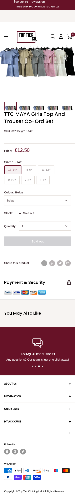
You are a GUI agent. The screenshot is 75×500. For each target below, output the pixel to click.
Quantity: (10, 226)
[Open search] (53, 36)
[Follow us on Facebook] (7, 451)
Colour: (13, 192)
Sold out (37, 241)
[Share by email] (68, 263)
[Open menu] (6, 36)
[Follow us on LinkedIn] (23, 451)
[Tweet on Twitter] (60, 263)
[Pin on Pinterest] (52, 263)
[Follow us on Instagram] (15, 451)
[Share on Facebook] (44, 263)
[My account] (61, 36)
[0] (69, 36)
